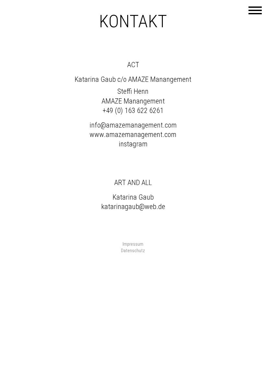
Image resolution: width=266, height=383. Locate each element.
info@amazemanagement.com (133, 125)
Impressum (133, 244)
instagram (133, 144)
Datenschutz (133, 250)
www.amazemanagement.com (133, 134)
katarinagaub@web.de (133, 206)
